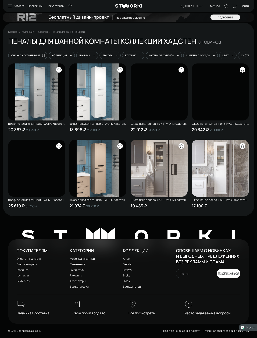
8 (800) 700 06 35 (191, 6)
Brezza (127, 270)
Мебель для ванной (82, 259)
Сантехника (77, 264)
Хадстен (43, 31)
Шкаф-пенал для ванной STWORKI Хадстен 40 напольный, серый (158, 123)
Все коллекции (132, 287)
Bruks (126, 275)
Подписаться (228, 273)
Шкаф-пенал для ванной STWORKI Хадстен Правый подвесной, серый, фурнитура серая (158, 200)
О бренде (22, 270)
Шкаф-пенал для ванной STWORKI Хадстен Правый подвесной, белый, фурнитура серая (219, 200)
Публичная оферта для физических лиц (226, 330)
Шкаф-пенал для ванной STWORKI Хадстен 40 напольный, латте (35, 200)
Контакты (23, 275)
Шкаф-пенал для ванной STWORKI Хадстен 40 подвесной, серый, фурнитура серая (35, 123)
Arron (126, 259)
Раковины (76, 275)
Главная (12, 31)
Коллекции (28, 31)
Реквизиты (23, 281)
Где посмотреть (27, 264)
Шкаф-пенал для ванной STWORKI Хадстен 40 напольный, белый (219, 123)
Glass (126, 281)
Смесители (77, 270)
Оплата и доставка (29, 259)
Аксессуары (77, 281)
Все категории (79, 287)
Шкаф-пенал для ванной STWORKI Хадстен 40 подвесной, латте (97, 200)
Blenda (127, 264)
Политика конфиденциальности (181, 330)
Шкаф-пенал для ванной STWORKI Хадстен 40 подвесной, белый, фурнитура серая (97, 123)
